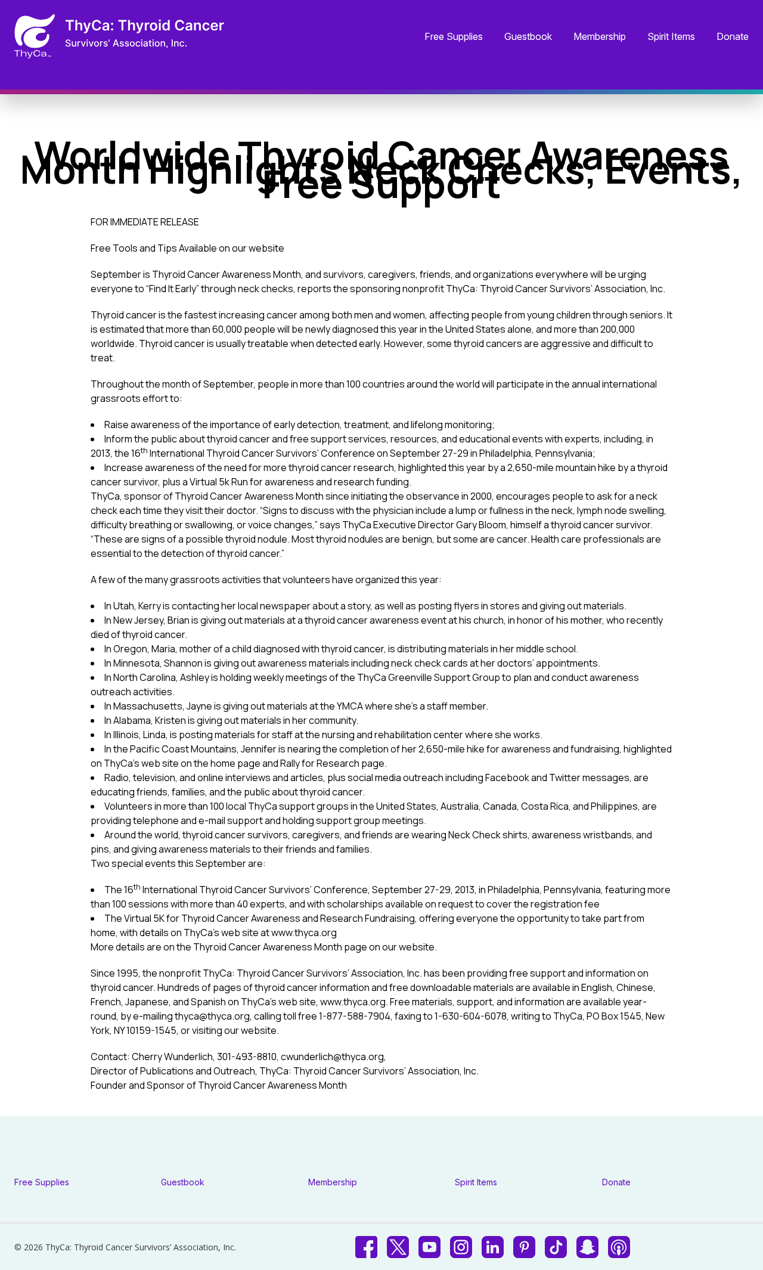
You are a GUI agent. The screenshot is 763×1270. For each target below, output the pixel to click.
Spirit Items (671, 37)
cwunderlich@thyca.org (332, 1056)
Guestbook (528, 37)
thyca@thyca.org (212, 1016)
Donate (733, 37)
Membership (599, 37)
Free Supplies (453, 37)
